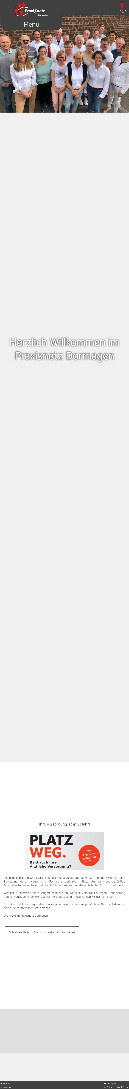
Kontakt (7, 1083)
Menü (31, 24)
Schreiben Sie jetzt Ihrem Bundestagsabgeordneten (42, 932)
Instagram (111, 1083)
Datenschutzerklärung (118, 1087)
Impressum (8, 1087)
